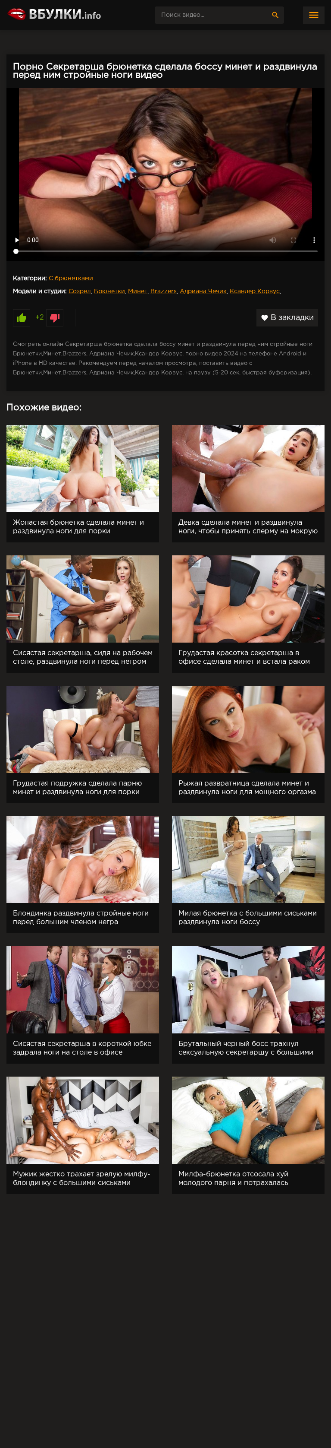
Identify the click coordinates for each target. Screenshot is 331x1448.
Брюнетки (109, 291)
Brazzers (163, 291)
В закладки (287, 317)
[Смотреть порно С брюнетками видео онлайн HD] (71, 15)
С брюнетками (71, 278)
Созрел (80, 291)
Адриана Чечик (203, 291)
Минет (137, 291)
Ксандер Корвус (255, 291)
